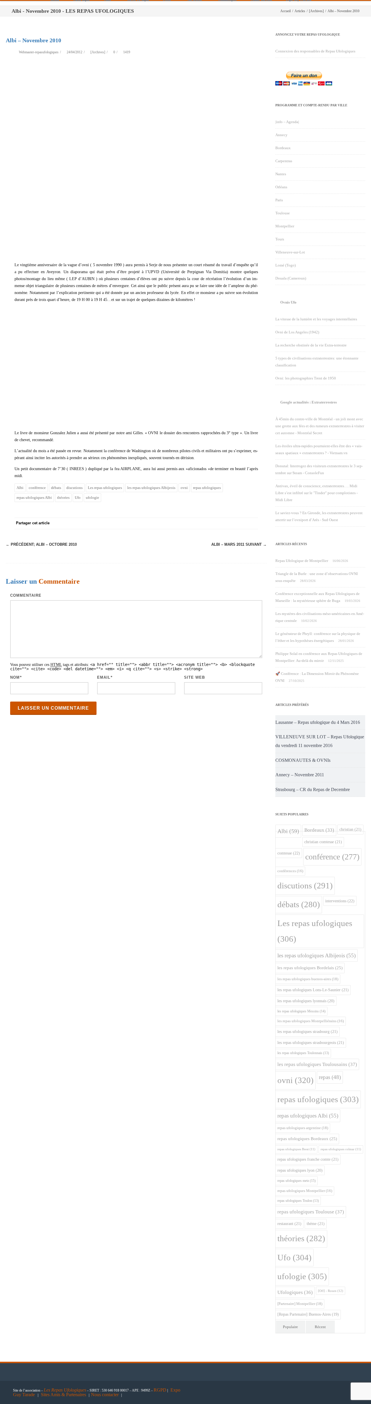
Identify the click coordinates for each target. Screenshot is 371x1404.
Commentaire (25, 595)
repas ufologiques (207, 487)
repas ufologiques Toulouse (310, 1212)
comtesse (288, 853)
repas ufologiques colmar (341, 1149)
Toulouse (282, 213)
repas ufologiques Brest (296, 1149)
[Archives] (97, 52)
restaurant (289, 1223)
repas (330, 1077)
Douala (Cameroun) (290, 278)
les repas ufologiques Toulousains (317, 1064)
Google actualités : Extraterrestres (308, 402)
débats (56, 487)
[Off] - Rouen (330, 1290)
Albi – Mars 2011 (239, 544)
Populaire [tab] (290, 1327)
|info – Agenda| (287, 122)
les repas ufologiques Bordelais (310, 967)
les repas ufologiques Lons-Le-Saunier (313, 989)
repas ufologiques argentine (302, 1128)
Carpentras (283, 161)
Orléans (281, 187)
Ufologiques (295, 1292)
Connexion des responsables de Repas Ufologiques (315, 51)
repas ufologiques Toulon (298, 1201)
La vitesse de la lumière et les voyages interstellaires (316, 319)
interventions (339, 901)
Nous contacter (105, 1394)
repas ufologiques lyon (300, 1170)
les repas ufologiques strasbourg (307, 1031)
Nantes (280, 174)
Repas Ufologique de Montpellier (301, 560)
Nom (15, 677)
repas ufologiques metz (296, 1181)
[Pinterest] (206, 523)
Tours (279, 239)
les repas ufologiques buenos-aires (307, 979)
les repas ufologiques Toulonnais (303, 1053)
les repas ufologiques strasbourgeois (310, 1042)
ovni (184, 487)
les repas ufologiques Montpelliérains (310, 1021)
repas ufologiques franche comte (308, 1159)
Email (103, 677)
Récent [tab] (320, 1327)
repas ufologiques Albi (34, 497)
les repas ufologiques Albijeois (151, 487)
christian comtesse (323, 841)
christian (350, 829)
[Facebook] (182, 523)
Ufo (78, 497)
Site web (194, 677)
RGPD (160, 1389)
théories (63, 497)
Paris (279, 200)
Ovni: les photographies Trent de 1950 (305, 378)
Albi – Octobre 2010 (41, 544)
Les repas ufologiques (105, 487)
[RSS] (240, 523)
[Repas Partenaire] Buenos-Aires (308, 1314)
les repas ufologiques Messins (301, 1011)
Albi (20, 487)
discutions (74, 487)
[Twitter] (194, 523)
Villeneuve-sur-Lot (290, 252)
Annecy (281, 135)
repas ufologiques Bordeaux (307, 1138)
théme (316, 1223)
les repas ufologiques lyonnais (305, 1001)
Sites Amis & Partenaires (63, 1394)
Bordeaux (283, 148)
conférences (290, 871)
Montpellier (284, 226)
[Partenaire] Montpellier (299, 1303)
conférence (37, 487)
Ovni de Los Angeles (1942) (297, 332)
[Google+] (217, 523)
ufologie (92, 497)
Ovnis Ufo (288, 302)
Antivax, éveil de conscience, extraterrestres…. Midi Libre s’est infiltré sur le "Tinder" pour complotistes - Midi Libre (316, 493)
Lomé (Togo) (285, 265)
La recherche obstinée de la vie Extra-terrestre (311, 345)
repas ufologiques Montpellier (304, 1191)
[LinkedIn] (229, 523)
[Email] (252, 523)
